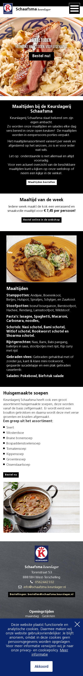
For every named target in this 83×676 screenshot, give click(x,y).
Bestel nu (11, 475)
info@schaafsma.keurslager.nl (45, 587)
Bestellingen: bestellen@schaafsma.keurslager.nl (41, 594)
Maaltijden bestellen (41, 182)
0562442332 (44, 582)
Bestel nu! (41, 56)
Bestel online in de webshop (41, 220)
